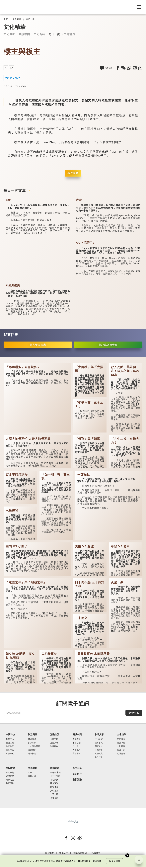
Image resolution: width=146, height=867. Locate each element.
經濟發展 (10, 776)
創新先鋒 (99, 746)
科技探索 (10, 753)
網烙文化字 (14, 77)
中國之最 (77, 743)
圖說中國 (24, 34)
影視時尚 (54, 746)
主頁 (6, 19)
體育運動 (10, 783)
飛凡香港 (32, 739)
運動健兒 (99, 753)
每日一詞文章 (15, 190)
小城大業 (54, 780)
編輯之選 (32, 776)
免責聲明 (96, 852)
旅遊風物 (54, 743)
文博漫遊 (69, 34)
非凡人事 (99, 734)
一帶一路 (54, 794)
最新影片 (77, 774)
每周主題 (77, 767)
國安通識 (54, 783)
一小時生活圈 (34, 746)
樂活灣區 (32, 734)
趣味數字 (77, 739)
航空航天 (10, 746)
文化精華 (17, 19)
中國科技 (10, 734)
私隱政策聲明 (80, 852)
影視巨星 (99, 757)
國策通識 (54, 787)
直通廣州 (32, 750)
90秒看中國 (55, 772)
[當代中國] (66, 7)
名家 (30, 772)
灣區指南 (32, 753)
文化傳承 (9, 34)
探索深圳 (32, 743)
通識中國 (77, 734)
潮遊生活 (54, 734)
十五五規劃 (55, 776)
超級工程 (10, 743)
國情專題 (54, 767)
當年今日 (77, 753)
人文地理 (77, 750)
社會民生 (10, 780)
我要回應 (73, 173)
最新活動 (77, 779)
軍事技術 (10, 750)
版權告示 (63, 852)
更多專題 (54, 798)
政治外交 (10, 772)
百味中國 (54, 739)
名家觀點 (32, 767)
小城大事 (99, 750)
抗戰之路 (54, 791)
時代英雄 (99, 739)
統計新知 (77, 746)
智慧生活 (10, 739)
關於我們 (49, 852)
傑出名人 (99, 743)
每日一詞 (30, 19)
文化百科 (39, 34)
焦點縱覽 (10, 767)
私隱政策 (86, 861)
